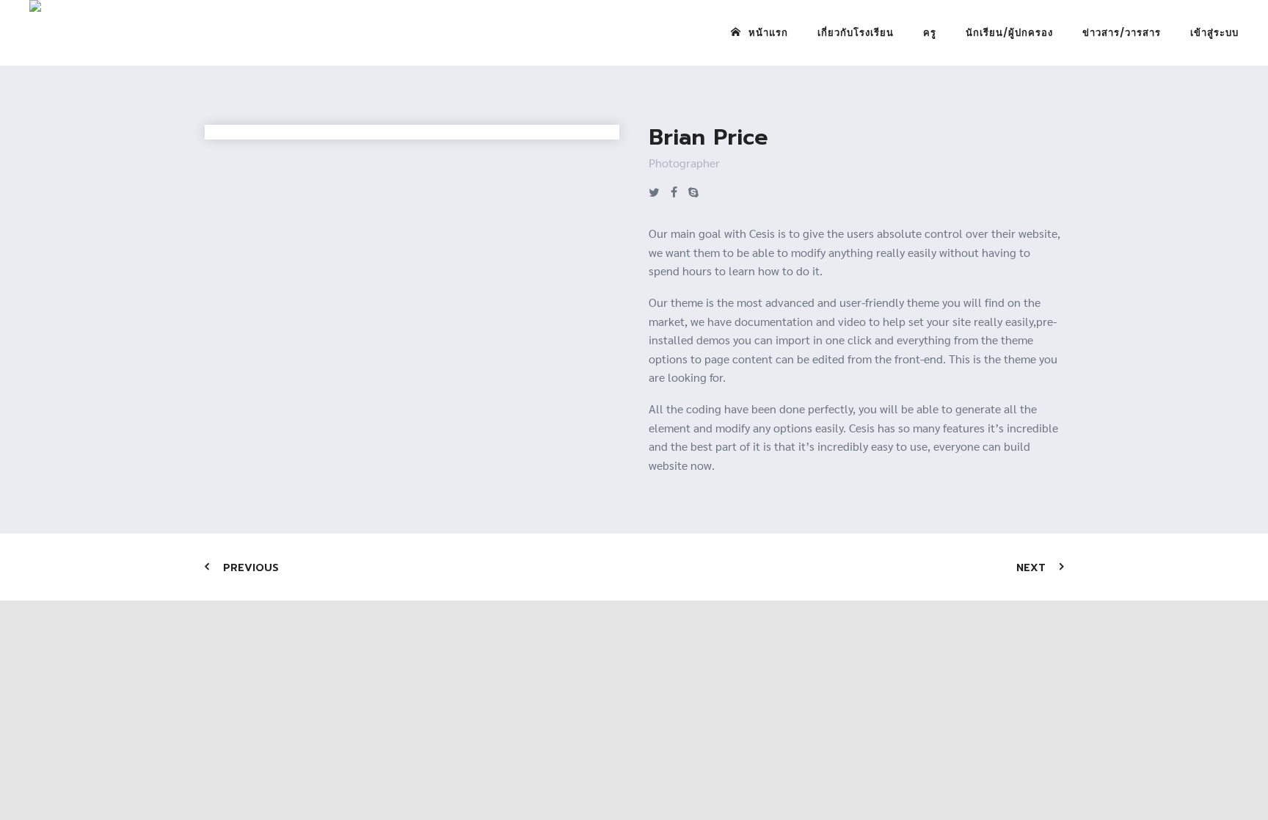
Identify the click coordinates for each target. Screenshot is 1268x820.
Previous (251, 568)
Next (1031, 568)
